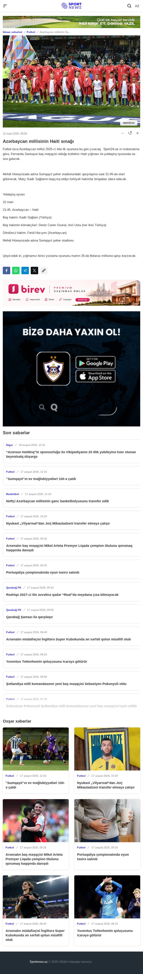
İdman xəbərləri (12, 32)
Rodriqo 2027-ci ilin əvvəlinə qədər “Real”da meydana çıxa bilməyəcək (62, 595)
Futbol (31, 32)
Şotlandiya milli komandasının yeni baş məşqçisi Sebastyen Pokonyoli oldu (66, 684)
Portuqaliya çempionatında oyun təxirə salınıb (42, 572)
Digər (9, 444)
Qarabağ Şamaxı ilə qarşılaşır (29, 617)
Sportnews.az (39, 961)
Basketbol (12, 494)
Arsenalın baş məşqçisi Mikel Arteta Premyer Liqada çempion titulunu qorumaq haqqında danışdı (69, 548)
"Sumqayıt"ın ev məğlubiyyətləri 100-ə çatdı (41, 479)
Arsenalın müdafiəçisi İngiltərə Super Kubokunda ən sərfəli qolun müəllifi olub (68, 639)
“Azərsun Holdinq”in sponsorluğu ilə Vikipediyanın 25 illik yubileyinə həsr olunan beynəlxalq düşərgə (71, 454)
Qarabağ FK (13, 587)
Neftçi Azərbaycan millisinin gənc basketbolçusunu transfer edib (57, 501)
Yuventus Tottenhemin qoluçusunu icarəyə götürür (46, 661)
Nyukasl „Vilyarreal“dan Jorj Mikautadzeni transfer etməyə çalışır (58, 523)
